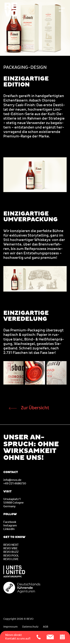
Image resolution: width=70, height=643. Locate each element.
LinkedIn (9, 529)
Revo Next (11, 545)
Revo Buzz (11, 552)
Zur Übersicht (35, 408)
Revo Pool (11, 555)
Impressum (10, 626)
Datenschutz (30, 626)
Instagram (10, 525)
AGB (45, 626)
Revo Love (10, 559)
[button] (62, 9)
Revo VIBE (10, 548)
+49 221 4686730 (14, 483)
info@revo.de (12, 480)
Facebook (9, 522)
